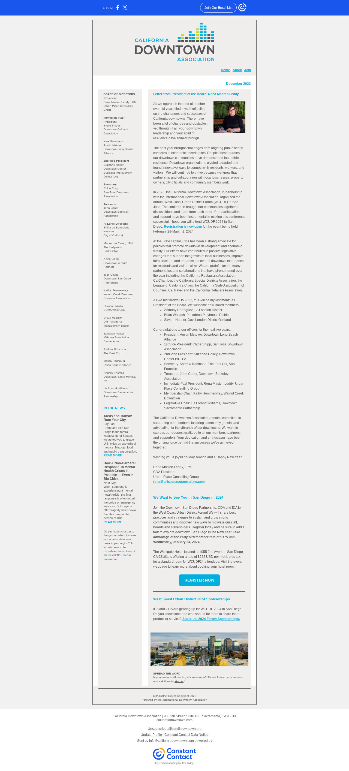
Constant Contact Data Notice (186, 735)
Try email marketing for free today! (174, 763)
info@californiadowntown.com (171, 741)
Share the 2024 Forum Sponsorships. (211, 619)
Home (225, 70)
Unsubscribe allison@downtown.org (174, 729)
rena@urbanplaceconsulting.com (179, 482)
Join (247, 70)
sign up (179, 681)
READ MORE (113, 455)
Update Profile (151, 735)
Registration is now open (183, 226)
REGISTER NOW (199, 580)
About (237, 70)
